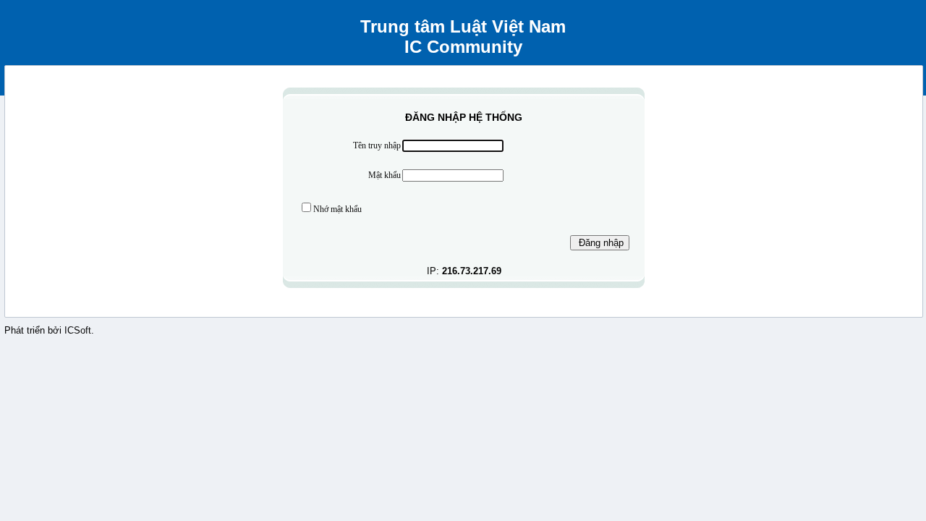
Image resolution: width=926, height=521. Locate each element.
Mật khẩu (384, 175)
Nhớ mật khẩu (337, 209)
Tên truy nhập (377, 145)
